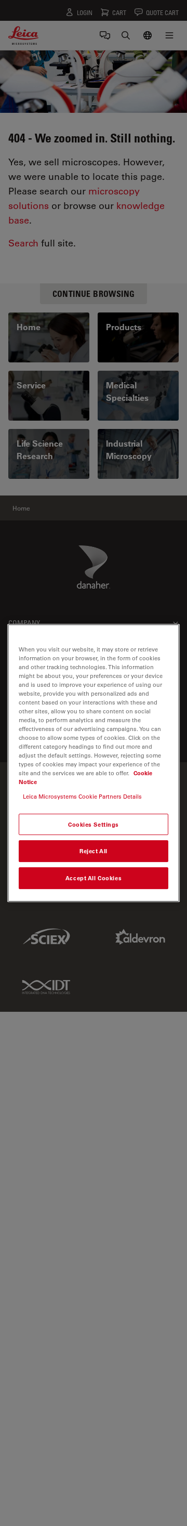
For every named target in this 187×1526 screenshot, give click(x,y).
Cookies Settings (93, 824)
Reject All (93, 851)
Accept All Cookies (93, 878)
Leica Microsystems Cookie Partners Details (82, 796)
